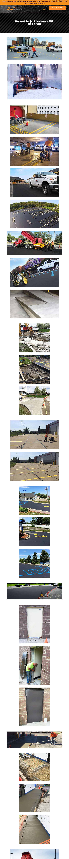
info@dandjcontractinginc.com (35, 3)
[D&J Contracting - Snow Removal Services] (34, 99)
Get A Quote (57, 8)
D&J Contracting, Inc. (9, 1)
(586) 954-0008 (61, 1)
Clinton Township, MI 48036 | (36, 1)
